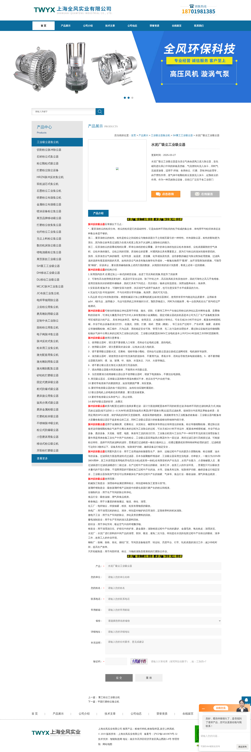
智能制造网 (116, 739)
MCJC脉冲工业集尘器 (50, 286)
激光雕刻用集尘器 (48, 361)
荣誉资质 (154, 25)
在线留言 (177, 25)
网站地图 (107, 744)
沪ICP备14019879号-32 (165, 734)
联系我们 (199, 25)
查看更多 (42, 458)
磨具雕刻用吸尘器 (48, 313)
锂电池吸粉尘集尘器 (49, 252)
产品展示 (66, 25)
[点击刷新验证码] (139, 661)
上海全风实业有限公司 (110, 729)
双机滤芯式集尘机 (48, 183)
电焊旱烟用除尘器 (48, 300)
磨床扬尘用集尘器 (48, 395)
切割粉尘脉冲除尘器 (49, 149)
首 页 (35, 713)
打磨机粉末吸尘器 (48, 416)
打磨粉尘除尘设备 (48, 170)
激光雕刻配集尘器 (48, 368)
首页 (133, 135)
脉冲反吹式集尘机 (48, 341)
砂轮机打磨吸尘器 (48, 375)
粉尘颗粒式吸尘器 (48, 163)
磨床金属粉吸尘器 (48, 409)
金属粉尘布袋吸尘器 (49, 204)
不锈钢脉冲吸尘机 (48, 423)
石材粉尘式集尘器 (48, 156)
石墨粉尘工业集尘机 (49, 190)
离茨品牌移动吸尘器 (49, 218)
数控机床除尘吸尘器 (49, 245)
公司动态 (132, 25)
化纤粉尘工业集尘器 (49, 231)
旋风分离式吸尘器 (48, 402)
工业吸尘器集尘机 (160, 135)
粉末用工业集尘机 (48, 348)
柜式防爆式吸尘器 (48, 389)
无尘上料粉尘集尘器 (49, 238)
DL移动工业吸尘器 (48, 279)
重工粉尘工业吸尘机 (109, 697)
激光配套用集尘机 (48, 354)
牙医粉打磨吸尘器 (48, 450)
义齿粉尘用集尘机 (48, 307)
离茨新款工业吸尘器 (49, 259)
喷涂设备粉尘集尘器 (49, 211)
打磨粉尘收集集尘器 (49, 224)
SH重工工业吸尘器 (183, 135)
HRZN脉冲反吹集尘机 (50, 177)
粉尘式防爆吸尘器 (48, 430)
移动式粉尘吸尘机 (48, 443)
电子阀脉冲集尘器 (48, 334)
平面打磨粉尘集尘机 (108, 701)
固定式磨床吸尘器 (48, 382)
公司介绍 (88, 25)
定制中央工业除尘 (48, 320)
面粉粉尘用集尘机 (48, 327)
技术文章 (110, 25)
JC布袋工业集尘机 (48, 293)
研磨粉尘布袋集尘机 (49, 197)
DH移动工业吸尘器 (48, 272)
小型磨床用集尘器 (48, 436)
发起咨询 (242, 747)
